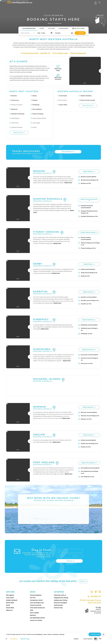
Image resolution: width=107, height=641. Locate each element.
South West (63, 105)
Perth (8, 605)
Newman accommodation (89, 412)
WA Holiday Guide (61, 53)
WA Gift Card (79, 28)
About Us (9, 610)
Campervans (63, 28)
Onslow (34, 100)
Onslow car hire (86, 447)
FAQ (31, 610)
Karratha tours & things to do (90, 300)
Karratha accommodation (89, 297)
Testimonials (58, 605)
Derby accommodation (88, 269)
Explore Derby (88, 264)
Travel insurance (35, 605)
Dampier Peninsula (17, 114)
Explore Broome (88, 171)
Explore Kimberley (88, 319)
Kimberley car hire (86, 333)
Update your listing (60, 600)
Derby (34, 95)
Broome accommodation (88, 176)
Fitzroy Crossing (37, 114)
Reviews (33, 615)
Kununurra (15, 100)
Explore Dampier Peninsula (89, 199)
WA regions (10, 595)
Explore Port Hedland (88, 463)
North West (10, 602)
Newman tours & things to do (90, 415)
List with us (13, 639)
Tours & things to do (37, 602)
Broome (14, 95)
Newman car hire (86, 419)
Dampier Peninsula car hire (89, 216)
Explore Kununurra (88, 349)
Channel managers (60, 602)
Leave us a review (36, 620)
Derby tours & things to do (89, 272)
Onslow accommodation (88, 440)
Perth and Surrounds (87, 100)
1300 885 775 (95, 596)
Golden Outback (86, 95)
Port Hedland (37, 109)
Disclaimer (56, 634)
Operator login (24, 639)
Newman (14, 109)
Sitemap (62, 634)
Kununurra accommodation (89, 354)
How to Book (34, 613)
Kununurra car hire (87, 363)
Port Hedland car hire (87, 476)
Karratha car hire (86, 304)
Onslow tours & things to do (89, 443)
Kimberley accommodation (89, 325)
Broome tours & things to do (89, 180)
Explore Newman (88, 407)
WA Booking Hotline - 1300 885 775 (36, 53)
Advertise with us (60, 595)
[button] (27, 33)
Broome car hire (86, 183)
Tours (41, 28)
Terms (45, 634)
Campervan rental (36, 600)
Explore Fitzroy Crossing (88, 232)
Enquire (82, 581)
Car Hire (51, 28)
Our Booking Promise (37, 618)
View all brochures (67, 151)
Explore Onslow (88, 435)
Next (101, 71)
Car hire (32, 597)
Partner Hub (58, 608)
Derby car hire (85, 276)
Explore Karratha (88, 292)
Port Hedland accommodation (90, 468)
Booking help (95, 634)
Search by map (17, 132)
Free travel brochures (37, 608)
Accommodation (28, 28)
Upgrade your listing (61, 597)
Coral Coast (63, 95)
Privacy (50, 634)
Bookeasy (39, 634)
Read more (68, 182)
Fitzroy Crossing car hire (88, 248)
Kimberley (35, 105)
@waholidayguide (79, 53)
